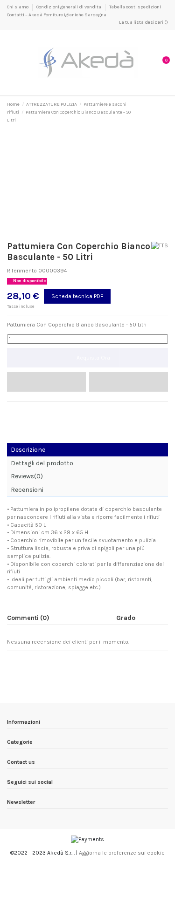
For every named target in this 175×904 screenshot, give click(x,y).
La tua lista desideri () (143, 22)
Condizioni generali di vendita (69, 7)
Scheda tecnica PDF (77, 296)
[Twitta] (20, 411)
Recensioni (27, 489)
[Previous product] (157, 112)
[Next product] (164, 112)
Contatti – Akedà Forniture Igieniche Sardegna (56, 15)
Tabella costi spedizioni (135, 7)
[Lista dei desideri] (46, 382)
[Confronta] (128, 382)
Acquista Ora (93, 357)
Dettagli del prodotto (42, 463)
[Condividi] (11, 411)
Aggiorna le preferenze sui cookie (122, 853)
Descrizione (28, 449)
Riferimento (22, 270)
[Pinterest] (29, 411)
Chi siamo (18, 7)
